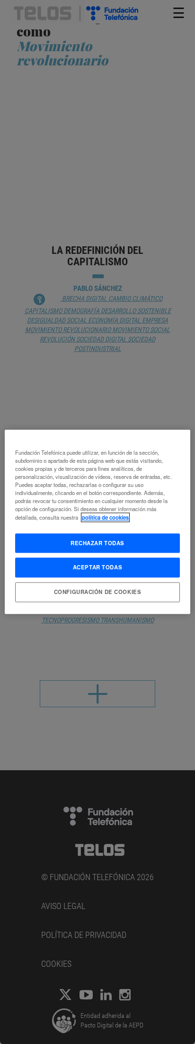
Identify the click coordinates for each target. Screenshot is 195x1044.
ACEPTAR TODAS (97, 567)
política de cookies (105, 517)
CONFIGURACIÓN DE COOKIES (98, 592)
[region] (97, 522)
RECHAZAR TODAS (97, 543)
